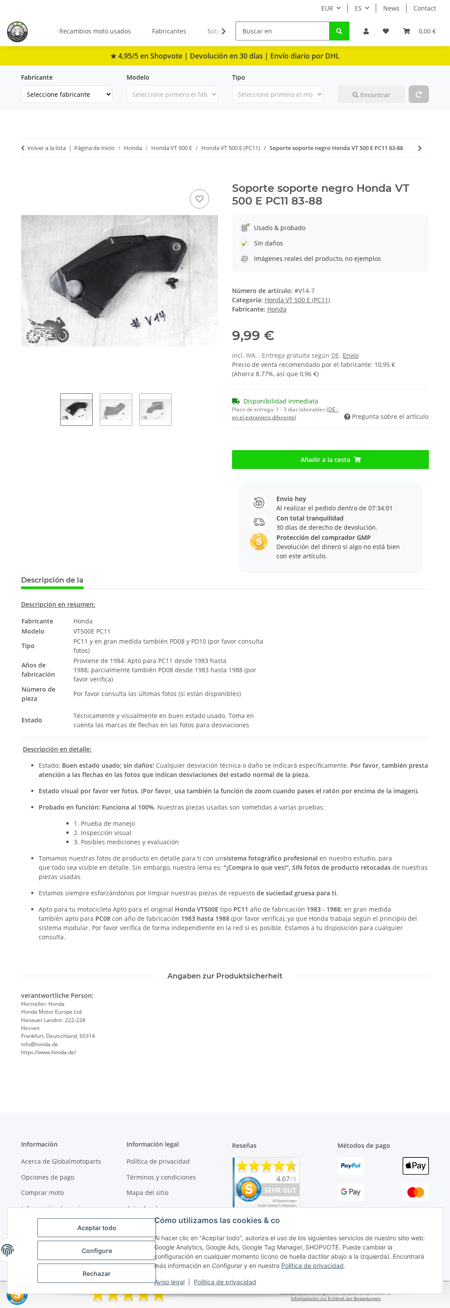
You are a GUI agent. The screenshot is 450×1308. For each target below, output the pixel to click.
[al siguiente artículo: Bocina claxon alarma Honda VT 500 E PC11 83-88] (420, 148)
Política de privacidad (312, 1265)
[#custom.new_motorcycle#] (419, 94)
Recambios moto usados (95, 31)
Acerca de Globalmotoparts (61, 1161)
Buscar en (352, 77)
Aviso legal (169, 1282)
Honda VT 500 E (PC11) (297, 300)
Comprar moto (42, 1192)
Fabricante (37, 77)
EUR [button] (327, 8)
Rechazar (97, 1273)
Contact (425, 8)
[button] (366, 31)
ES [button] (358, 8)
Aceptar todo (96, 1227)
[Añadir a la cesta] (28, 177)
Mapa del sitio (147, 1192)
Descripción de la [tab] (52, 580)
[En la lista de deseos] (199, 199)
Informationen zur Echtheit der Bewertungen (336, 1298)
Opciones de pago (47, 1177)
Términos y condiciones (161, 1177)
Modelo (138, 77)
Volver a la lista (46, 148)
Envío (351, 355)
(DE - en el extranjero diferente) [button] (285, 413)
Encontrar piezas (374, 97)
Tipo (238, 77)
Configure (97, 1250)
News (391, 8)
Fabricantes (169, 31)
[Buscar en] (339, 31)
